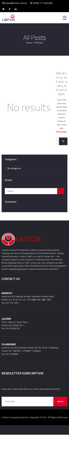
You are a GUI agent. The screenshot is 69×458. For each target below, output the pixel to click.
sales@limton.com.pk (16, 2)
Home (29, 42)
